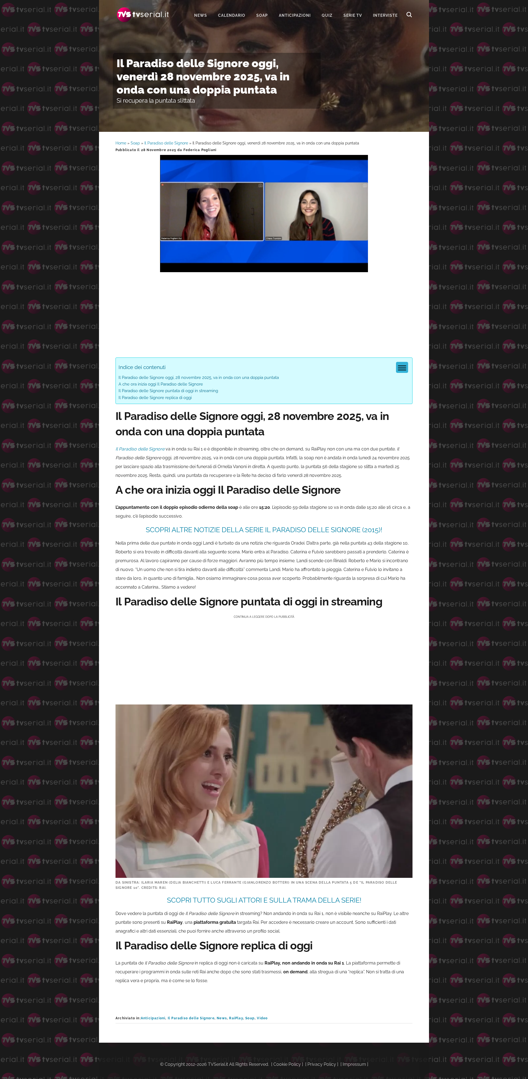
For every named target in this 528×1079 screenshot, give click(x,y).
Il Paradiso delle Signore (166, 143)
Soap (135, 143)
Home (121, 143)
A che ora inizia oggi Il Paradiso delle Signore (161, 384)
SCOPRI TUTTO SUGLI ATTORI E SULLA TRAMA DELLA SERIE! (264, 900)
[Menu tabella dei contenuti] (402, 367)
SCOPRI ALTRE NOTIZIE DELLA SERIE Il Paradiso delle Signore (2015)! (264, 530)
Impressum (354, 1064)
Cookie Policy (287, 1064)
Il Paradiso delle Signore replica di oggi (155, 397)
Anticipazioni (153, 1018)
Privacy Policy (321, 1064)
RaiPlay (236, 1018)
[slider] (263, 267)
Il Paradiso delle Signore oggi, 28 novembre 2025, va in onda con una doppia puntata (199, 377)
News (222, 1018)
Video (262, 1018)
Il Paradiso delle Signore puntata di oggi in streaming (168, 390)
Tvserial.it (143, 14)
